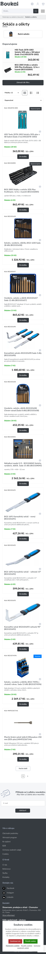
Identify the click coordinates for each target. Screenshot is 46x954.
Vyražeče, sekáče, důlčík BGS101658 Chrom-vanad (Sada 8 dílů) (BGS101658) (21, 409)
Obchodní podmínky (10, 833)
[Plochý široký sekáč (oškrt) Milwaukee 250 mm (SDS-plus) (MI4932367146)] (23, 723)
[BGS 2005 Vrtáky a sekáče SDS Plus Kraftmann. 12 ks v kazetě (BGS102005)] (8, 70)
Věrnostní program (9, 837)
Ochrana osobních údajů (11, 850)
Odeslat (22, 810)
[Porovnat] (40, 131)
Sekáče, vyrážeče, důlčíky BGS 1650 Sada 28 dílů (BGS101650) (22, 244)
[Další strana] (27, 776)
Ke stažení (6, 842)
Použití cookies (26, 946)
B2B (4, 846)
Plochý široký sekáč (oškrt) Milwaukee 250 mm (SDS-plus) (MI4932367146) (22, 738)
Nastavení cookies (13, 946)
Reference (6, 869)
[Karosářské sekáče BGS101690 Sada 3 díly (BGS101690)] (23, 339)
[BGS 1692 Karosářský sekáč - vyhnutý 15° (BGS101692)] (23, 557)
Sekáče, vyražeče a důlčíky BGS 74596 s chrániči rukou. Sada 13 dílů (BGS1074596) (22, 683)
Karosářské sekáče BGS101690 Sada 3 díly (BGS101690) (22, 354)
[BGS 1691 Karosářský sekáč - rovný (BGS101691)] (23, 502)
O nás (4, 865)
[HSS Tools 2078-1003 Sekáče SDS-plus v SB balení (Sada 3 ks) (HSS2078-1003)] (8, 55)
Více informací (8, 915)
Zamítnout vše (15, 941)
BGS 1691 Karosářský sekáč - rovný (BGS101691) (19, 518)
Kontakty (5, 877)
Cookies (5, 854)
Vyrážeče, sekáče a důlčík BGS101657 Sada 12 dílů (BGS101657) (21, 299)
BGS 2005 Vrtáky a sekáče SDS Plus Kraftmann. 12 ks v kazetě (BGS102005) (27, 67)
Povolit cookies (30, 941)
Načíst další (23, 768)
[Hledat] (35, 11)
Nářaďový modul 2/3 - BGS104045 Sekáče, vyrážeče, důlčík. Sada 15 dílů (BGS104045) (23, 464)
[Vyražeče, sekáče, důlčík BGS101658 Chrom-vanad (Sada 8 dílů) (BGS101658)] (23, 394)
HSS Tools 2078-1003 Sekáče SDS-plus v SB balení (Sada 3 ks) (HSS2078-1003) (27, 52)
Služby (5, 873)
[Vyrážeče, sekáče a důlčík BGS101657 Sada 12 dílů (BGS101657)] (23, 283)
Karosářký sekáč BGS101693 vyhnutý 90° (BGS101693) (22, 628)
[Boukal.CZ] (9, 4)
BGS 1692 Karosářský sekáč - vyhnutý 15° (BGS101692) (22, 573)
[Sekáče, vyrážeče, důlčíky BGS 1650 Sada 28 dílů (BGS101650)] (23, 228)
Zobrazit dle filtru (23, 82)
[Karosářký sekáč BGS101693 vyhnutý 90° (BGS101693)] (23, 612)
